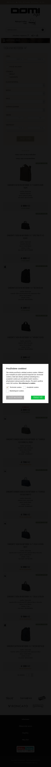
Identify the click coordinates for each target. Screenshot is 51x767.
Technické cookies (16, 387)
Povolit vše (38, 397)
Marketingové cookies (17, 391)
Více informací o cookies (27, 383)
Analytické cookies (33, 387)
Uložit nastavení (15, 397)
